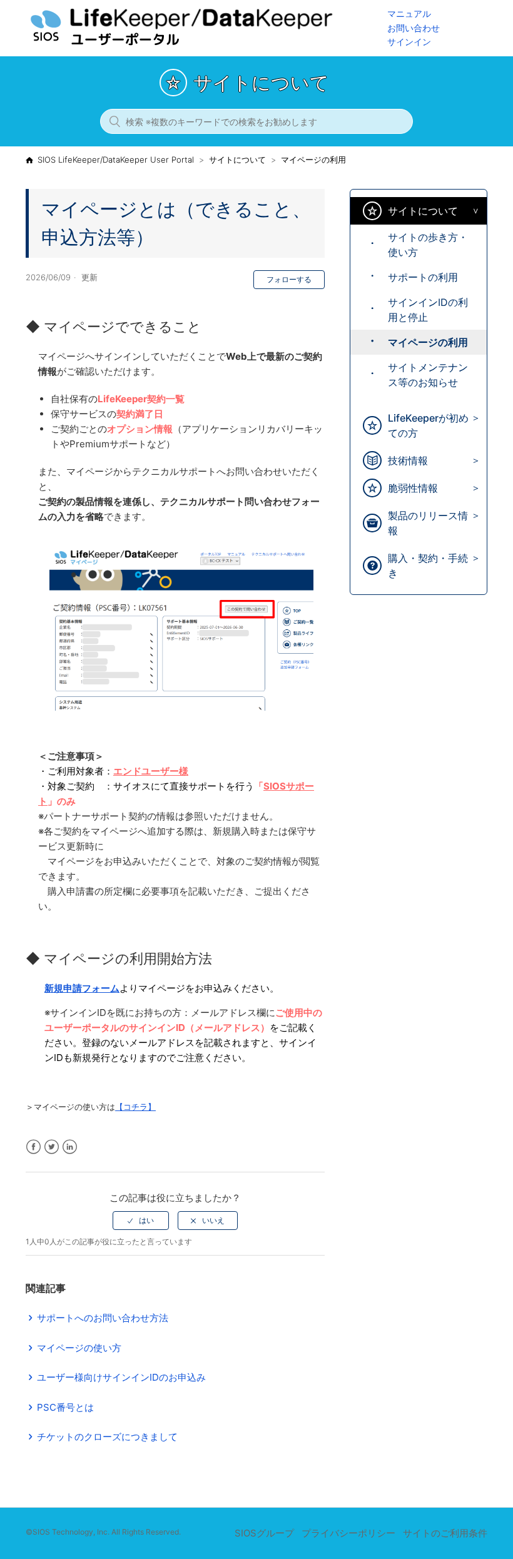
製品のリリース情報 (428, 523)
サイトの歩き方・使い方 (428, 244)
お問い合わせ (413, 28)
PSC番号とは (65, 1407)
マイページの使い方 (79, 1348)
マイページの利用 (313, 160)
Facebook (33, 1147)
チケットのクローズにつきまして (107, 1437)
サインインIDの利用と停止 (428, 309)
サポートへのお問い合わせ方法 (102, 1318)
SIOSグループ (264, 1533)
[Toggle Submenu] (473, 211)
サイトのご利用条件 (445, 1533)
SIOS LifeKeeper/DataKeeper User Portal (116, 160)
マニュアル (409, 13)
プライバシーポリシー (348, 1533)
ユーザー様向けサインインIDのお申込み (121, 1377)
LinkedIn (70, 1147)
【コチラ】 (135, 1107)
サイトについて (237, 160)
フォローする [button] (289, 279)
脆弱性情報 (413, 488)
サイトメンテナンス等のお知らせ (428, 374)
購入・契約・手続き (428, 565)
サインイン (409, 41)
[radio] (141, 1220)
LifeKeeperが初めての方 (428, 425)
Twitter (51, 1147)
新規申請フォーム (81, 988)
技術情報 (408, 460)
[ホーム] (206, 44)
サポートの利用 (423, 277)
